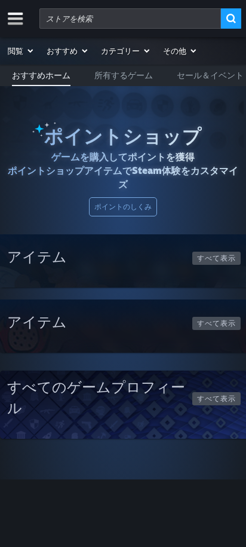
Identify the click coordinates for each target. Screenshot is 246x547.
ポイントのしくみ (123, 206)
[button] (21, 51)
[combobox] (130, 18)
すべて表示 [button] (216, 257)
